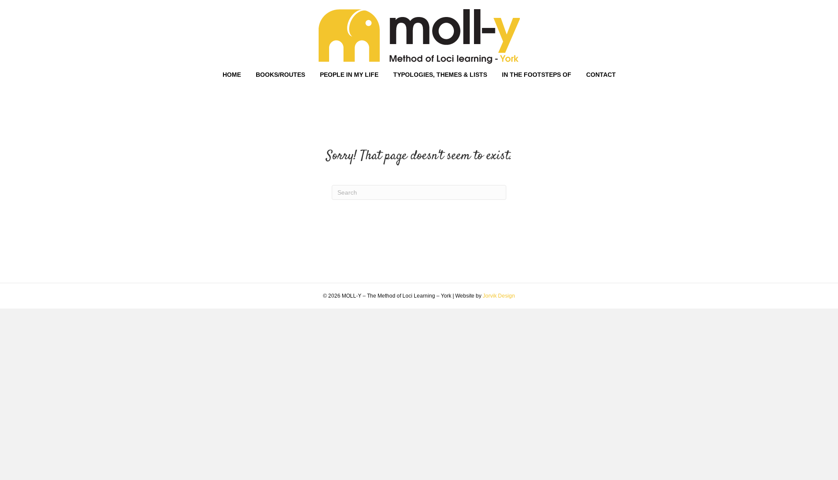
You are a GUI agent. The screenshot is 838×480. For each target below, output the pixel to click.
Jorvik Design (499, 296)
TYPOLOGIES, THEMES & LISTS (440, 74)
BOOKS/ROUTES (280, 74)
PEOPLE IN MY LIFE (349, 74)
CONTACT (601, 74)
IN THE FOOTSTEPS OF (536, 74)
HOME (232, 74)
